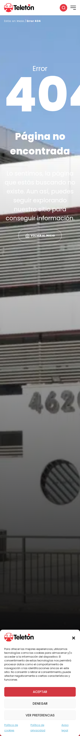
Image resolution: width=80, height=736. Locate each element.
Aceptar (40, 692)
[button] (73, 638)
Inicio (20, 21)
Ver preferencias (40, 715)
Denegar (40, 703)
